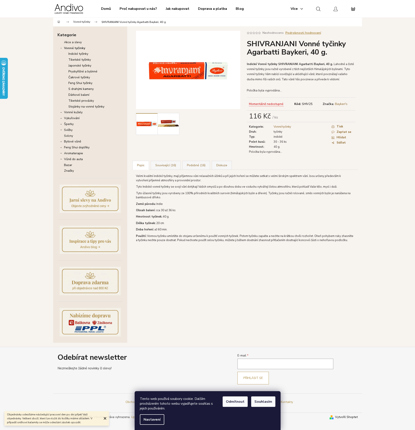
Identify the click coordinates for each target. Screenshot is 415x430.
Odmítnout (235, 401)
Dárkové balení (78, 95)
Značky (69, 171)
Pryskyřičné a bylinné (82, 71)
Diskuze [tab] (221, 165)
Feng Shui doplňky (77, 147)
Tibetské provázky (81, 101)
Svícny (68, 136)
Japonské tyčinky (79, 65)
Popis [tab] (140, 165)
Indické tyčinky (78, 54)
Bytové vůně (72, 141)
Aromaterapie (73, 153)
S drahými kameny (81, 89)
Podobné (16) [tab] (196, 165)
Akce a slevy (73, 42)
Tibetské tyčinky (79, 60)
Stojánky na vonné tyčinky (86, 107)
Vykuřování (72, 118)
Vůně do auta (73, 159)
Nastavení (152, 419)
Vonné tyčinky (74, 48)
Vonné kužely (73, 112)
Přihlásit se (253, 378)
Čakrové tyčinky (79, 77)
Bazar (68, 165)
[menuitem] (106, 8)
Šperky (69, 124)
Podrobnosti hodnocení (303, 33)
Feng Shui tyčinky (80, 83)
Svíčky (68, 130)
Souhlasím (263, 401)
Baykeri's (341, 104)
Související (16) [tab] (165, 165)
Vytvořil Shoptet (346, 417)
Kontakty (287, 402)
